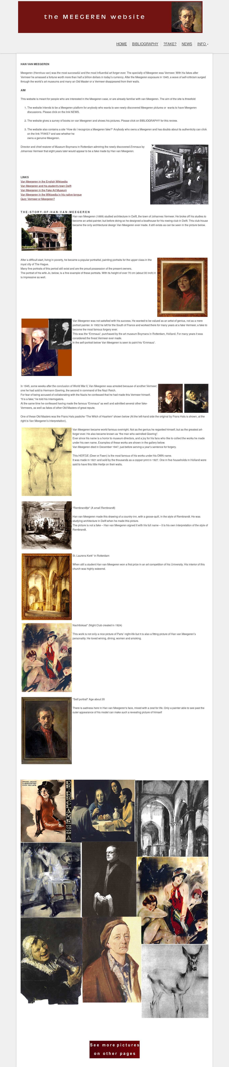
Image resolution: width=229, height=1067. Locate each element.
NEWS (187, 43)
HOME (121, 43)
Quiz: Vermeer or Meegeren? (38, 199)
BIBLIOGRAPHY (145, 43)
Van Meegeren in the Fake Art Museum (44, 190)
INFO (202, 43)
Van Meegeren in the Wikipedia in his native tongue (51, 194)
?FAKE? (170, 43)
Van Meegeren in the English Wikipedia (44, 181)
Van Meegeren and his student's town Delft (46, 186)
